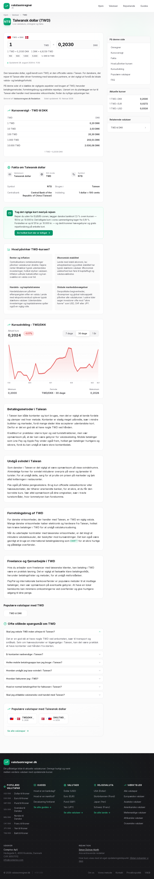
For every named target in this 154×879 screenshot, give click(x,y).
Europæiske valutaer (134, 796)
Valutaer (113, 6)
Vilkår (147, 872)
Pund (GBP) (69, 801)
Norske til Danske (14, 817)
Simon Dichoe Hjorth (89, 849)
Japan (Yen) (100, 801)
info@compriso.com (13, 860)
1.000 (25, 56)
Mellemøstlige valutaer (135, 812)
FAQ (113, 80)
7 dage (69, 333)
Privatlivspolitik (134, 872)
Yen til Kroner (16, 828)
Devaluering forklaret (44, 801)
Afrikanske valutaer (133, 818)
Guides (144, 6)
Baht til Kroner (16, 833)
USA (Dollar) (100, 791)
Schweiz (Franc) (102, 807)
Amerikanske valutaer (134, 807)
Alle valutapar (130, 791)
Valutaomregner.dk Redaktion (27, 98)
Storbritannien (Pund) (104, 796)
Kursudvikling (117, 69)
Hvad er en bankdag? (44, 791)
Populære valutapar (120, 74)
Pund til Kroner (16, 803)
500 (18, 56)
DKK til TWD (49, 56)
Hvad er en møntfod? (44, 796)
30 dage (82, 333)
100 (10, 56)
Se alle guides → (42, 807)
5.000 (34, 56)
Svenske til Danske (14, 809)
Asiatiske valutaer (132, 801)
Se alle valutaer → (73, 812)
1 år (94, 333)
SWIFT (74, 540)
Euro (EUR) (69, 796)
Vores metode (105, 872)
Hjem (100, 6)
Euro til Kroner (16, 798)
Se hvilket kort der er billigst (32, 233)
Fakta (113, 58)
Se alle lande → (102, 812)
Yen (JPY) (69, 807)
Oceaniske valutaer (133, 823)
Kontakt (119, 872)
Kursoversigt (117, 53)
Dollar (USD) (70, 791)
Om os (91, 872)
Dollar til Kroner (16, 793)
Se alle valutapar (16, 731)
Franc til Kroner (16, 823)
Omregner (116, 47)
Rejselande (129, 6)
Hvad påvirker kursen (121, 63)
